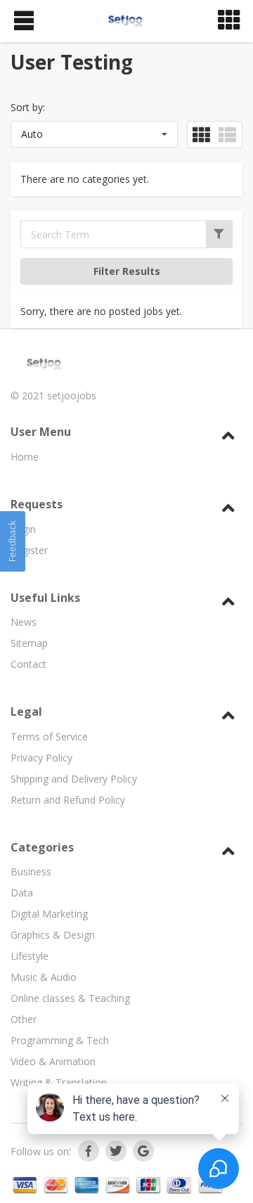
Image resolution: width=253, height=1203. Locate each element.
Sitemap (29, 643)
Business (31, 871)
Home (25, 456)
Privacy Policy (41, 757)
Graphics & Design (53, 934)
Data (22, 892)
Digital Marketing (49, 913)
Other (24, 1019)
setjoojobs (71, 395)
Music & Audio (44, 977)
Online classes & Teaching (70, 998)
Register (29, 550)
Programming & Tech (60, 1040)
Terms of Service (49, 736)
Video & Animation (53, 1061)
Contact (28, 664)
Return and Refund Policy (68, 799)
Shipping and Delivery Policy (74, 778)
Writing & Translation (59, 1082)
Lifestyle (29, 956)
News (24, 622)
